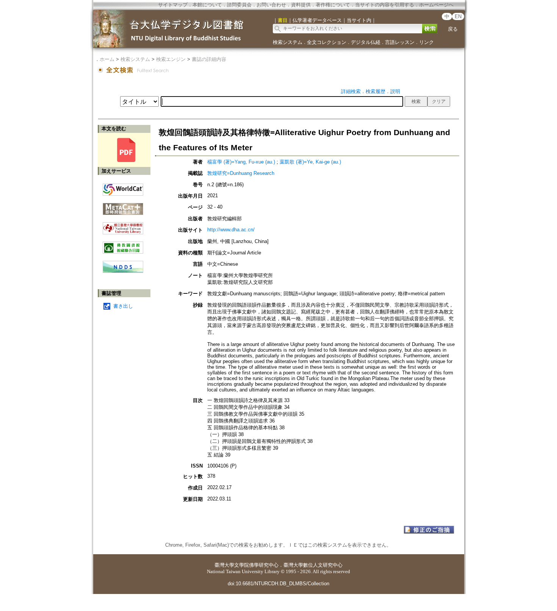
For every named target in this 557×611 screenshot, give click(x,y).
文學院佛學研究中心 (256, 565)
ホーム (107, 59)
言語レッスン (400, 42)
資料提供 (301, 5)
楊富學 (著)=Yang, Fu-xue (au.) (241, 162)
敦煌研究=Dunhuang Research (240, 173)
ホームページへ (436, 5)
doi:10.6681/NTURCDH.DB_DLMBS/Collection (278, 583)
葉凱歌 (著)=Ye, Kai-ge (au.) (310, 162)
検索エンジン (171, 59)
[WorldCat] (123, 188)
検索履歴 (375, 91)
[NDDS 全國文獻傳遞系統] (123, 271)
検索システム (287, 42)
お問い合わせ (271, 5)
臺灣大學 (224, 565)
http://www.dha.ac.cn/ (231, 229)
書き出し (123, 306)
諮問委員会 (239, 5)
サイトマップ (173, 5)
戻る (453, 29)
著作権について (333, 5)
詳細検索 (351, 91)
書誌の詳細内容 (209, 59)
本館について (207, 5)
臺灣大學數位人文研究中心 (313, 565)
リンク (426, 42)
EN (458, 16)
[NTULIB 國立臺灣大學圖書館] (123, 225)
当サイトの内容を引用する (384, 5)
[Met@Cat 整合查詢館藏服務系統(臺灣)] (123, 206)
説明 (395, 91)
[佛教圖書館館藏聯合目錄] (123, 245)
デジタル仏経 (365, 42)
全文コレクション (326, 42)
